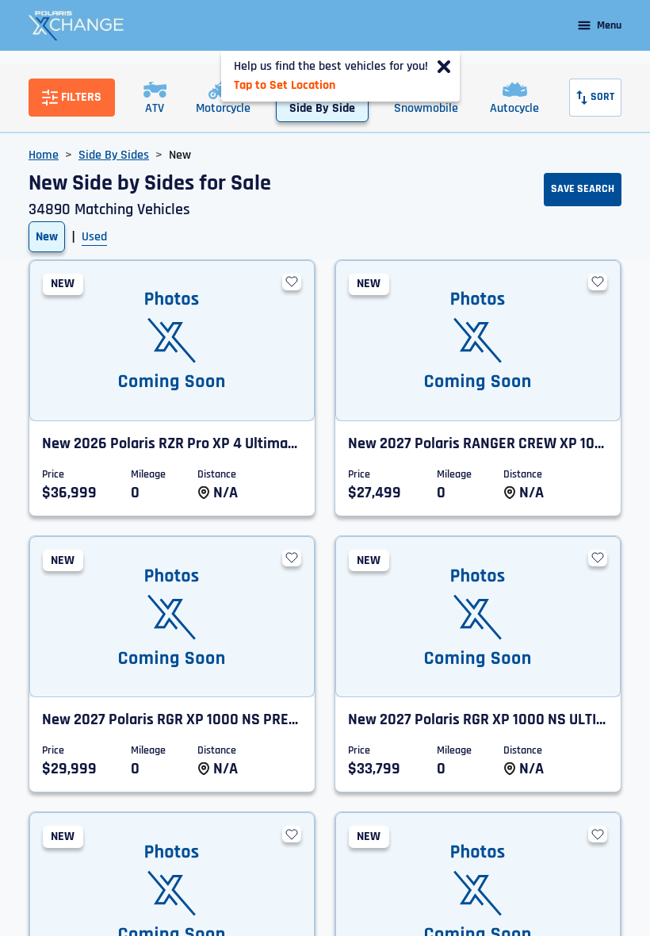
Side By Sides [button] (113, 155)
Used (94, 236)
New (47, 236)
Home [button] (44, 155)
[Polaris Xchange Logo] (76, 25)
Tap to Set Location (284, 85)
